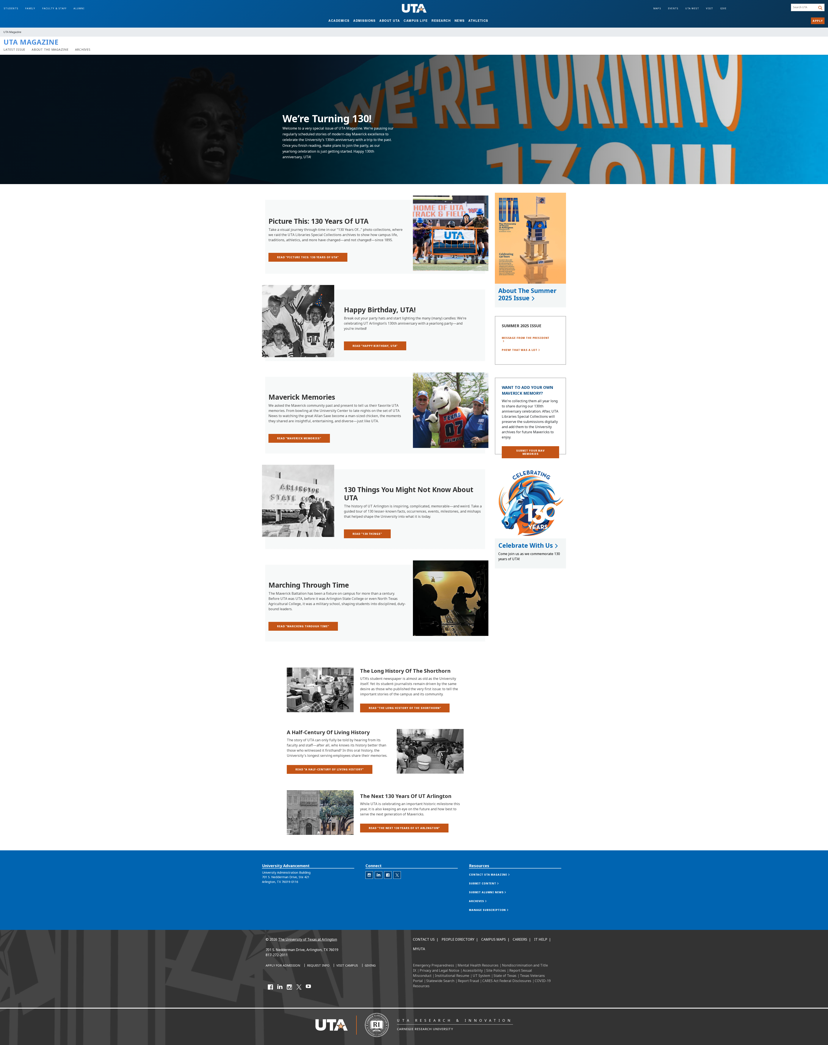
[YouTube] (308, 987)
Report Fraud (468, 980)
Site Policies (496, 970)
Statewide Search (440, 980)
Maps (657, 8)
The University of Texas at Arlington (307, 939)
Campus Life (416, 20)
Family (30, 8)
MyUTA (419, 948)
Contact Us (424, 939)
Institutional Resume (452, 975)
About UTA (389, 20)
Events (673, 8)
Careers (520, 939)
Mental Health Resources (478, 965)
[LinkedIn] (279, 987)
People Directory (458, 939)
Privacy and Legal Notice (439, 970)
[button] (405, 708)
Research (441, 20)
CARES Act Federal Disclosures (506, 980)
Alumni (79, 8)
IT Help (540, 939)
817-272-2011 (277, 955)
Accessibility (473, 970)
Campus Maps (493, 939)
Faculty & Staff (54, 8)
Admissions (364, 20)
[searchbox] (804, 7)
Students (11, 8)
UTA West (692, 8)
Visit (709, 8)
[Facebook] (270, 987)
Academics (339, 20)
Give (723, 8)
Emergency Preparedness (433, 965)
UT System (481, 975)
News (460, 20)
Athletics (478, 20)
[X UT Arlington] (298, 987)
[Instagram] (289, 987)
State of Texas (505, 975)
